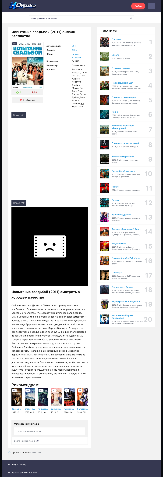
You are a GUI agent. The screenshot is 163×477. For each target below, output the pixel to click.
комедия (76, 57)
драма (75, 54)
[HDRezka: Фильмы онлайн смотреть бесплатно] (22, 6)
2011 (74, 46)
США (74, 50)
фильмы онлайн (21, 452)
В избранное (29, 100)
